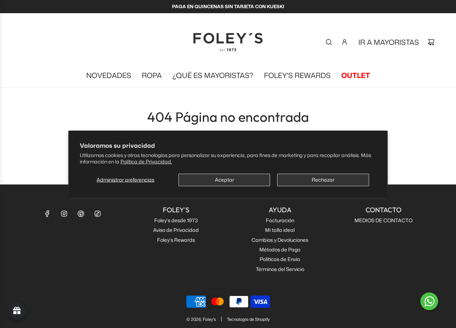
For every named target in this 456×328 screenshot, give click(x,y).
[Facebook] (47, 214)
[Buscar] (329, 42)
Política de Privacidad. (146, 161)
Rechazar (323, 179)
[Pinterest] (81, 214)
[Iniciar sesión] (344, 42)
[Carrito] (431, 42)
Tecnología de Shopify (248, 319)
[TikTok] (97, 214)
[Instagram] (64, 214)
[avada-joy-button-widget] (17, 310)
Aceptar (224, 179)
